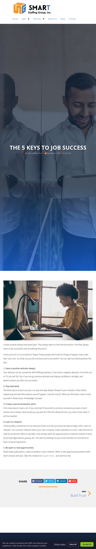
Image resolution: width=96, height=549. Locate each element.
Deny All (73, 544)
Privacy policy (60, 544)
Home (15, 18)
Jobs (24, 18)
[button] (37, 481)
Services (37, 18)
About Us (52, 18)
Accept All (87, 544)
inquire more (48, 455)
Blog (63, 18)
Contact (72, 18)
